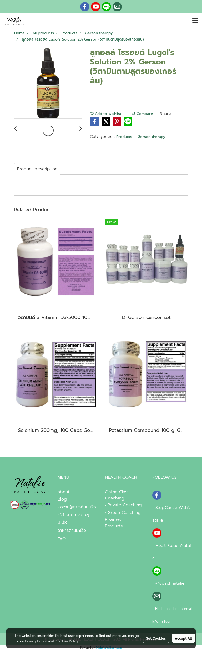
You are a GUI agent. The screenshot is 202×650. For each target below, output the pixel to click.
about (63, 492)
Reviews (113, 520)
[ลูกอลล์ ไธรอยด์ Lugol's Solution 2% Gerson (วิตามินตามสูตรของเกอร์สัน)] (48, 83)
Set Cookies (156, 638)
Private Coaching (125, 505)
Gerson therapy (151, 136)
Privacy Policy (36, 640)
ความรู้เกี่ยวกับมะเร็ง (78, 507)
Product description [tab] (37, 169)
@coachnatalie (170, 583)
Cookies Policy (67, 640)
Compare (144, 114)
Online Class (117, 492)
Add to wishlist (107, 114)
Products (124, 136)
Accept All (183, 638)
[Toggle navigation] (195, 21)
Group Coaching (124, 512)
